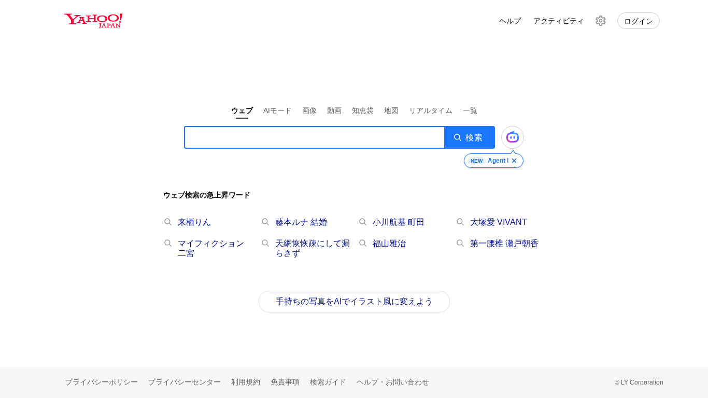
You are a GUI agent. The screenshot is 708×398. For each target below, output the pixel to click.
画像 (309, 110)
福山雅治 (389, 243)
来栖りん (194, 222)
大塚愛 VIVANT (498, 222)
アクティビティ (558, 21)
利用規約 (245, 382)
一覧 (470, 110)
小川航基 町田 (398, 222)
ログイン (638, 21)
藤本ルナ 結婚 (301, 222)
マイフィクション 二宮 (211, 248)
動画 (334, 110)
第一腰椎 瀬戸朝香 (504, 243)
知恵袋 (363, 110)
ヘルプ (510, 21)
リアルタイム (430, 110)
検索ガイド (328, 382)
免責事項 (285, 382)
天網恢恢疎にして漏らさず (312, 248)
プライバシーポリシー (101, 382)
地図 (391, 110)
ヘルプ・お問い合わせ (393, 382)
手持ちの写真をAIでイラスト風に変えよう (354, 301)
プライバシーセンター (184, 382)
